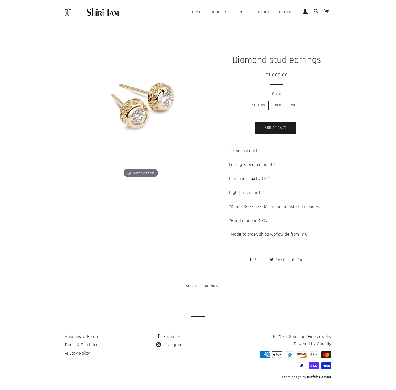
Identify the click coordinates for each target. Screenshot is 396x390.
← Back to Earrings (198, 285)
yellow (258, 105)
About (264, 12)
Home (196, 12)
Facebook (171, 337)
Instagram (172, 345)
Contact (287, 12)
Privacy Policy (77, 353)
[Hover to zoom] (141, 110)
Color (276, 94)
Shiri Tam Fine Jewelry (310, 337)
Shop (216, 12)
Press (242, 12)
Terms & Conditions (82, 345)
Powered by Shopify (312, 344)
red (278, 105)
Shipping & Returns (83, 337)
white (296, 105)
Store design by (306, 377)
